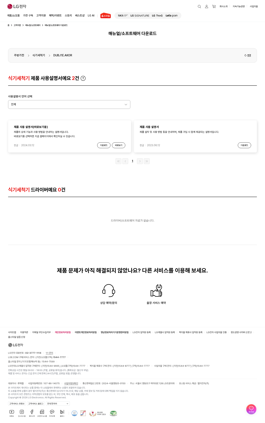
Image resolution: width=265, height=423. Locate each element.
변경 (249, 55)
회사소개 (224, 6)
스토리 (68, 15)
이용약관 (24, 332)
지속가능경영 (239, 6)
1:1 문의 (49, 353)
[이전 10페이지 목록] (125, 161)
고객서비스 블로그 (35, 403)
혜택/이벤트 (55, 15)
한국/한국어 (52, 403)
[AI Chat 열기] (251, 409)
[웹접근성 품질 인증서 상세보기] (113, 413)
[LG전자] (16, 6)
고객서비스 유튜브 (16, 403)
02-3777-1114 (33, 353)
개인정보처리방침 (63, 332)
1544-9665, (54, 366)
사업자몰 (254, 6)
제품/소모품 (13, 15)
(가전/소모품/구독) (50, 357)
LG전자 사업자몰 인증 (217, 332)
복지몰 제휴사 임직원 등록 (190, 332)
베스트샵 (80, 15)
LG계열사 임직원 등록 (165, 332)
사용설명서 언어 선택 (20, 96)
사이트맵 (12, 332)
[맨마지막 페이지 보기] (147, 161)
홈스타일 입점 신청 (16, 337)
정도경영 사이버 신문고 (241, 332)
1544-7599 (48, 361)
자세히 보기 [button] (83, 78)
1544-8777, (125, 366)
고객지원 (41, 15)
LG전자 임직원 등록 (142, 332)
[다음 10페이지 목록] (140, 161)
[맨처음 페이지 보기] (118, 161)
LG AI (91, 15)
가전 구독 (28, 15)
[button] (199, 6)
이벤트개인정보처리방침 (86, 332)
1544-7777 (79, 366)
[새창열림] (123, 15)
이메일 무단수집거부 (41, 332)
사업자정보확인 (71, 383)
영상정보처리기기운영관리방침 (115, 332)
